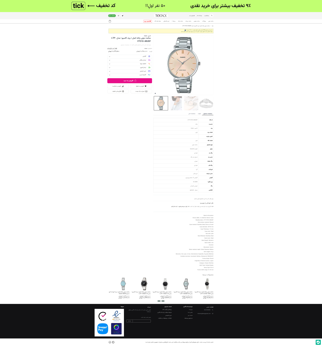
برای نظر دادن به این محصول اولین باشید (141, 45)
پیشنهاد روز (207, 15)
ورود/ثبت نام (199, 15)
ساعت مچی (210, 21)
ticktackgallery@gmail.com (204, 313)
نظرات (199, 114)
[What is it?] (185, 30)
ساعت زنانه (180, 21)
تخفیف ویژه (147, 21)
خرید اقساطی (166, 21)
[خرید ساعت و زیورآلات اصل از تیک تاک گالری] (161, 15)
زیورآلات (204, 21)
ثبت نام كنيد (174, 206)
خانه (212, 26)
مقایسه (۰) (191, 16)
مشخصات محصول (207, 114)
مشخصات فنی (191, 114)
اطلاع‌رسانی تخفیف (116, 91)
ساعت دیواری (197, 21)
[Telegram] (113, 342)
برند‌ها (174, 21)
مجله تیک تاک (157, 21)
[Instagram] (110, 342)
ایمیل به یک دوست (140, 91)
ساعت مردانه (188, 21)
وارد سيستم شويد (183, 206)
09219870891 (207, 310)
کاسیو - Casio (147, 36)
